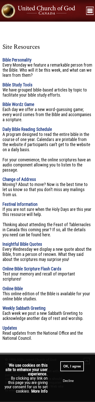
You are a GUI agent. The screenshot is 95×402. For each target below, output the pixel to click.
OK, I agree (72, 366)
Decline (68, 381)
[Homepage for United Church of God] (42, 11)
